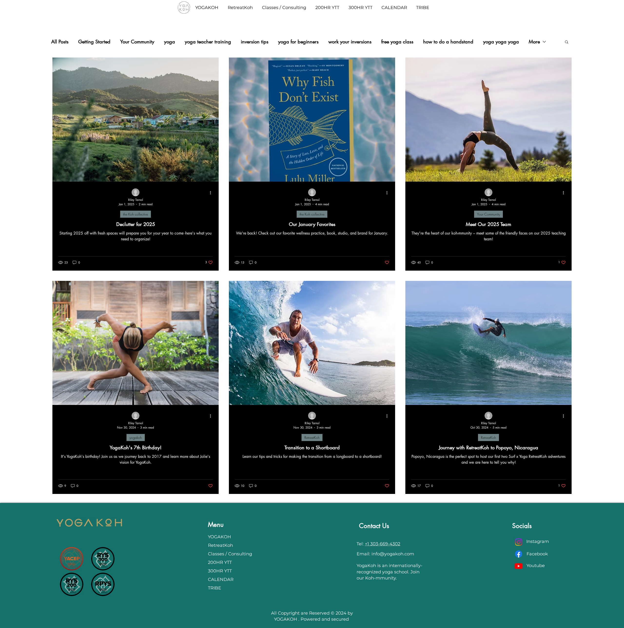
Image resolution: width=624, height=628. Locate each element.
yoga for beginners (298, 42)
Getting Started (94, 42)
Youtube (535, 565)
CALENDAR (221, 579)
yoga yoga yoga (501, 42)
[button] (566, 42)
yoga (169, 42)
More (534, 42)
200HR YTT (220, 562)
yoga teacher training (208, 42)
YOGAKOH (219, 537)
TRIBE (214, 588)
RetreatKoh (312, 437)
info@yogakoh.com (392, 554)
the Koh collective (135, 214)
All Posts (59, 42)
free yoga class (397, 42)
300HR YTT (220, 571)
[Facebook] (518, 554)
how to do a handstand (448, 42)
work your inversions (349, 42)
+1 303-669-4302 (382, 544)
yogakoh (135, 437)
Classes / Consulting (228, 554)
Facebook (537, 554)
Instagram (537, 541)
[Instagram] (518, 542)
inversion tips (254, 42)
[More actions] (212, 193)
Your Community (137, 42)
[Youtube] (518, 566)
